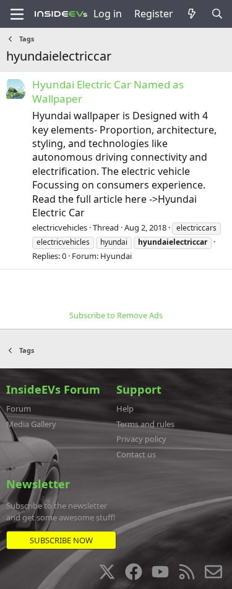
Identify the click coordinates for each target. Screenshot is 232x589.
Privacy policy (141, 438)
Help (125, 408)
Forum (18, 408)
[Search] (217, 13)
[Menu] (17, 14)
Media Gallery (31, 424)
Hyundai (116, 255)
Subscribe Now (61, 540)
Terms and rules (145, 424)
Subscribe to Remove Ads (116, 315)
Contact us (136, 454)
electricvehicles (59, 227)
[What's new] (192, 13)
